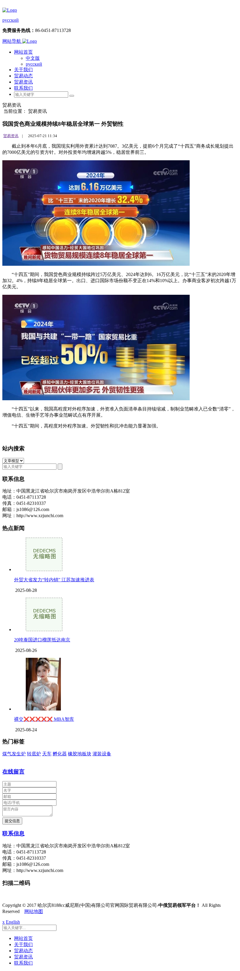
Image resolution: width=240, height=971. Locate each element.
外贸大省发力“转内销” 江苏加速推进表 (54, 579)
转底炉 (34, 753)
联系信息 (13, 833)
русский (10, 20)
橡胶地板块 (79, 753)
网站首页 (23, 52)
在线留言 (13, 772)
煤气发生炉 (14, 753)
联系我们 (23, 88)
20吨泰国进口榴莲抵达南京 (42, 639)
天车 (47, 753)
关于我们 (23, 69)
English (13, 921)
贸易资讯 (23, 81)
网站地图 (33, 911)
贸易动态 (23, 75)
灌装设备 (101, 753)
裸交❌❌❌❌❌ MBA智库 (44, 719)
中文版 (33, 58)
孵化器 (60, 753)
